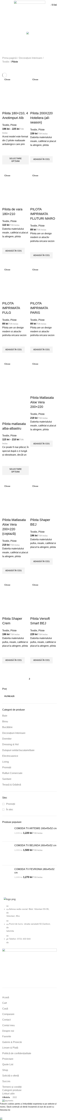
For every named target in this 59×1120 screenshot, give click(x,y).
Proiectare (7, 1059)
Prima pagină (9, 58)
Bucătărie (7, 727)
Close (7, 79)
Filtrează (9, 696)
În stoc (9, 809)
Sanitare (6, 779)
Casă (5, 1008)
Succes (6, 1081)
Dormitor (6, 738)
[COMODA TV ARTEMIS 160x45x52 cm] (7, 833)
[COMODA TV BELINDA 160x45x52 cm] (7, 853)
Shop (5, 1070)
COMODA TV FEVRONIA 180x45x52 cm (34, 871)
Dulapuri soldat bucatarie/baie (18, 750)
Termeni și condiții (12, 1087)
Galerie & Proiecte (12, 1042)
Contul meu (8, 1025)
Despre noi (8, 1031)
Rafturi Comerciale (12, 773)
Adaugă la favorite (6, 151)
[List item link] (29, 925)
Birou (5, 721)
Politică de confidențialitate (16, 1053)
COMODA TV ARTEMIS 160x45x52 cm (35, 828)
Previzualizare (6, 168)
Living (5, 761)
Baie (4, 715)
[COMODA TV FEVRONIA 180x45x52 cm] (7, 877)
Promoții (6, 767)
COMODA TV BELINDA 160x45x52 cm (35, 845)
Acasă (5, 997)
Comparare (8, 1014)
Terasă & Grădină (11, 784)
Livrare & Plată (10, 1047)
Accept (6, 1114)
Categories (10, 27)
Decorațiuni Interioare (13, 733)
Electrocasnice (10, 756)
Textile (5, 61)
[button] (41, 159)
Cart (4, 1003)
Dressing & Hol (10, 744)
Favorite (6, 1036)
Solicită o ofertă (10, 1075)
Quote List (7, 1064)
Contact (6, 1019)
